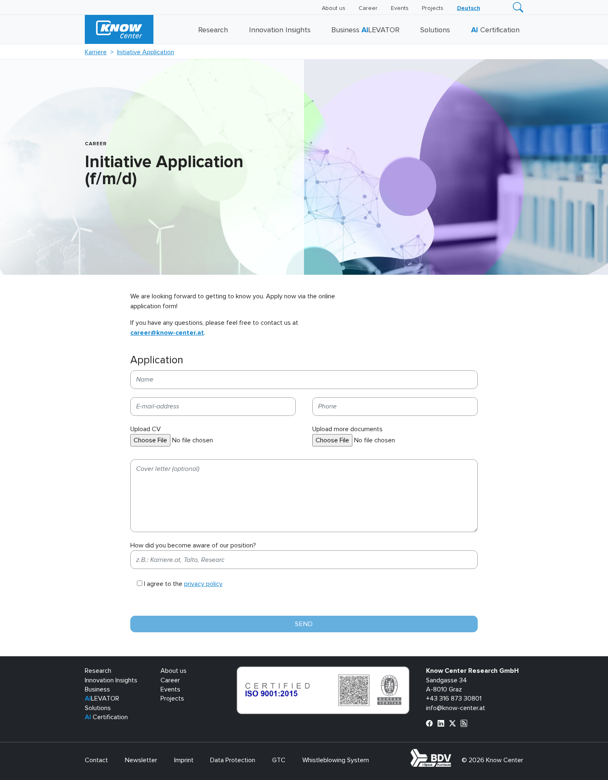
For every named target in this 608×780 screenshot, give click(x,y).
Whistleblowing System (335, 760)
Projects (432, 8)
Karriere (96, 52)
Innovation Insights (280, 30)
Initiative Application (145, 52)
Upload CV (145, 429)
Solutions (435, 30)
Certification (495, 30)
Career (368, 8)
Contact (96, 760)
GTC (278, 760)
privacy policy (203, 584)
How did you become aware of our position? (193, 545)
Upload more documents (347, 429)
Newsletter (141, 760)
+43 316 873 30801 (453, 698)
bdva (453, 753)
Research (213, 30)
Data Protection (232, 760)
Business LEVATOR (365, 30)
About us (333, 8)
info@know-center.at (455, 708)
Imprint (184, 760)
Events (400, 8)
